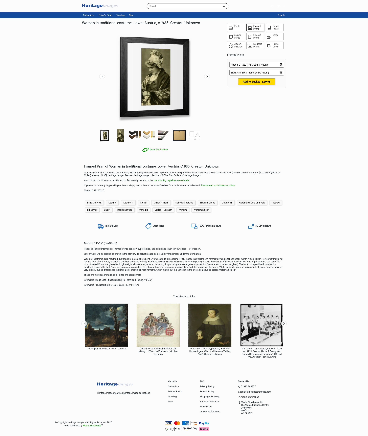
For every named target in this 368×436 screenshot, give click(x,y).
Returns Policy (207, 391)
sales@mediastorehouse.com (256, 391)
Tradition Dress (124, 210)
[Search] (224, 6)
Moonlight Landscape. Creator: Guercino (106, 348)
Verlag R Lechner (163, 210)
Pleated (276, 202)
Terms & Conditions (210, 401)
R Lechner (92, 210)
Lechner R (128, 202)
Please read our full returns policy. (218, 185)
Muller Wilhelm (161, 202)
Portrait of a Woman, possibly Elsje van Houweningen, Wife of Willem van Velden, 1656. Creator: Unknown (210, 351)
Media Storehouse (92, 425)
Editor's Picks (105, 15)
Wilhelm (183, 210)
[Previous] (102, 76)
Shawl (107, 210)
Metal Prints (206, 406)
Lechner (112, 202)
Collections (88, 15)
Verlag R (143, 210)
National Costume (184, 202)
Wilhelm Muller (201, 210)
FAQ (202, 381)
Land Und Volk (94, 202)
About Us (172, 381)
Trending (120, 15)
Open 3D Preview (159, 149)
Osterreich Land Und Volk (252, 202)
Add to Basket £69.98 (257, 81)
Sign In (281, 15)
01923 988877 (248, 386)
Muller (143, 202)
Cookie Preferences (210, 411)
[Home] (100, 9)
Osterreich (227, 202)
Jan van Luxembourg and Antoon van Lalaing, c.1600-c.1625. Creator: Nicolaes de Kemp (158, 351)
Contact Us (243, 381)
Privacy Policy (207, 386)
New (131, 15)
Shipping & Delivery (210, 396)
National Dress (207, 202)
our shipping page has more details (171, 180)
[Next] (207, 76)
